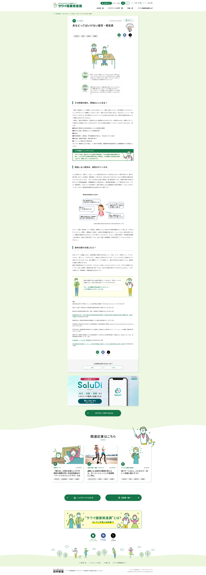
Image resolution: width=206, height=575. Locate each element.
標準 (123, 3)
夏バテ (136, 479)
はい (92, 367)
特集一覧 (107, 563)
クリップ (119, 37)
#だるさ (76, 36)
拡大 (127, 3)
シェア (124, 37)
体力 (100, 479)
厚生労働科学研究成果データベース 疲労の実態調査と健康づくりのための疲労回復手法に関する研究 (98, 344)
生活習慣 (64, 479)
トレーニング (92, 479)
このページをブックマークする (93, 540)
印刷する (130, 20)
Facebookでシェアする (103, 539)
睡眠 (77, 479)
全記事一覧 (83, 563)
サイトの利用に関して (135, 569)
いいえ (113, 367)
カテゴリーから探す (96, 563)
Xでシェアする (113, 539)
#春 (83, 36)
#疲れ (88, 36)
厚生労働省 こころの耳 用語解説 (81, 340)
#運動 (95, 36)
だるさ (57, 479)
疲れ (71, 479)
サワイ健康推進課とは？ (120, 563)
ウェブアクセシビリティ (147, 569)
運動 (112, 479)
